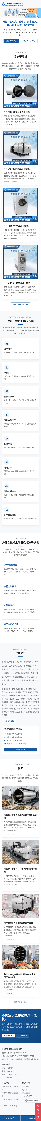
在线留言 (23, 1036)
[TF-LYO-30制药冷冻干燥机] (20, 148)
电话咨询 (9, 1036)
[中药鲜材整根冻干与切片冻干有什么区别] (20, 798)
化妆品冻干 (26, 1093)
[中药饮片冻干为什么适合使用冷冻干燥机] (20, 852)
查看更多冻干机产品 (20, 304)
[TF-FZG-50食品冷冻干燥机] (20, 91)
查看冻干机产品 (29, 41)
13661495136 (11, 1071)
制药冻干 (25, 1090)
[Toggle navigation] (36, 4)
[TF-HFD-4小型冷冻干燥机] (20, 205)
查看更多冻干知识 (20, 1002)
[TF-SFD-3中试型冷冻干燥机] (20, 262)
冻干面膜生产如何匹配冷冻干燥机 (18, 923)
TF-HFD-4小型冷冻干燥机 (16, 226)
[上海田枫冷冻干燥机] (12, 4)
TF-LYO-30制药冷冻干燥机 (16, 169)
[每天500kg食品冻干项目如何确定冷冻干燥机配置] (20, 957)
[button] (16, 15)
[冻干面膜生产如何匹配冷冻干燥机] (20, 906)
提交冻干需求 (20, 750)
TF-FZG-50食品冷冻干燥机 (17, 112)
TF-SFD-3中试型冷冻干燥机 (17, 283)
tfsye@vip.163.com (13, 1074)
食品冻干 (25, 1086)
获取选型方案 (11, 41)
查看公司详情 (9, 721)
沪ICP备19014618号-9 (18, 1053)
